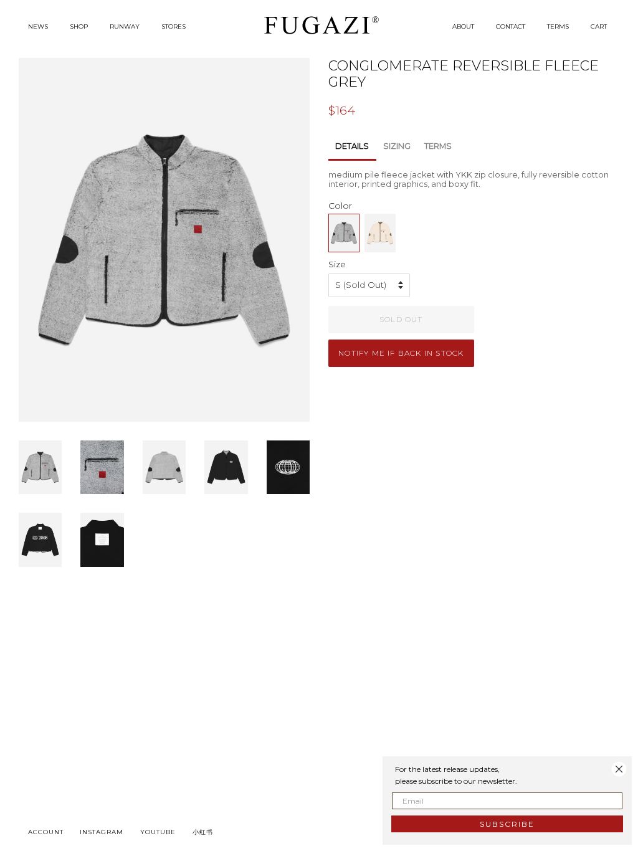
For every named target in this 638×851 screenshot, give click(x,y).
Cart (599, 26)
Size (337, 264)
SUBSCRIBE (507, 824)
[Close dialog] (619, 769)
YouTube (158, 832)
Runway (125, 26)
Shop (79, 26)
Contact (510, 26)
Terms (558, 26)
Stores (173, 26)
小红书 (203, 832)
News (38, 26)
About (463, 26)
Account (46, 832)
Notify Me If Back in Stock (401, 353)
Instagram (101, 832)
